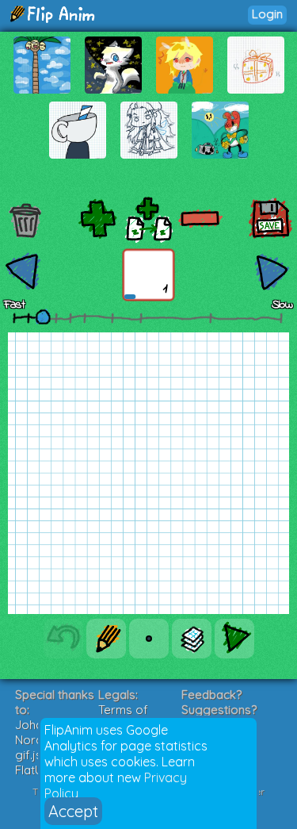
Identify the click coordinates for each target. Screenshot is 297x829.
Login (267, 13)
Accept (73, 811)
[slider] (43, 316)
